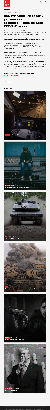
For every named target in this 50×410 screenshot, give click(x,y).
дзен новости (10, 75)
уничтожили (7, 63)
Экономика (7, 134)
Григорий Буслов (16, 12)
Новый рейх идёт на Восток (13, 238)
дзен (18, 75)
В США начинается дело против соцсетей (17, 187)
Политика (7, 337)
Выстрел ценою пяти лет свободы (15, 339)
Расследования (8, 388)
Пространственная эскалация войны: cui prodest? (20, 289)
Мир (6, 236)
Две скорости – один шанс (13, 136)
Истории (7, 185)
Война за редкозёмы (11, 390)
